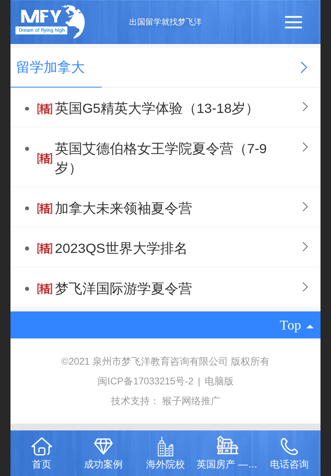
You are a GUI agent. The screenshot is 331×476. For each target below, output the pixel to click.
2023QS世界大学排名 (121, 248)
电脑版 (219, 381)
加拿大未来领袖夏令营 (123, 208)
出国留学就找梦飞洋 (165, 21)
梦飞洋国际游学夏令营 (123, 288)
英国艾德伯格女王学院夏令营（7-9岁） (161, 158)
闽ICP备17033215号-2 (147, 381)
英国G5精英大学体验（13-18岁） (157, 108)
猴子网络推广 (191, 400)
